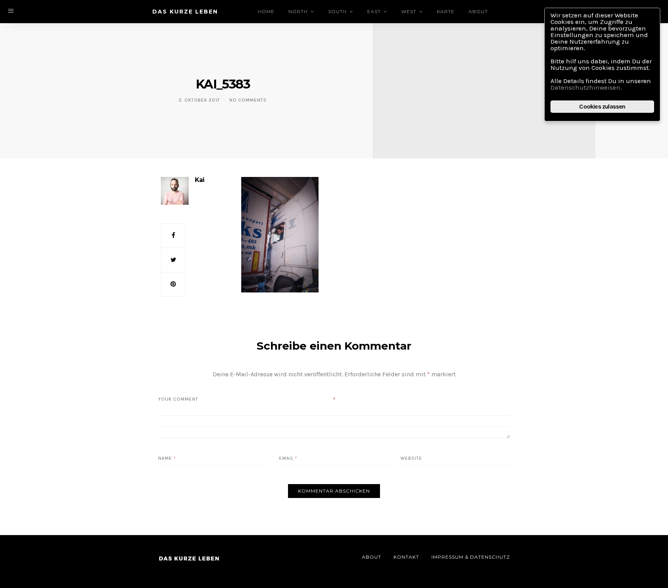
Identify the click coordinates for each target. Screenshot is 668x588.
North (298, 11)
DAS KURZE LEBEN (185, 11)
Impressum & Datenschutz (470, 557)
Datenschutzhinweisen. (586, 87)
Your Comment (178, 399)
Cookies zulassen (602, 106)
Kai (199, 180)
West (408, 11)
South (337, 11)
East (374, 11)
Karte (446, 11)
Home (266, 11)
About (478, 11)
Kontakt (406, 557)
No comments (248, 100)
